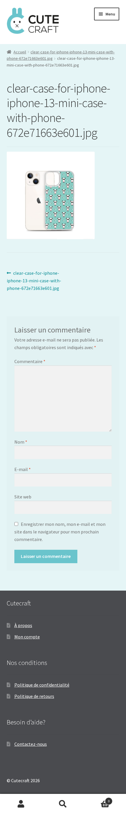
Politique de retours (34, 696)
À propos (23, 625)
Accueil (19, 52)
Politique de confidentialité (41, 685)
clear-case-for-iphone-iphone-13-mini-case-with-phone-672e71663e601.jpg (34, 280)
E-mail (22, 469)
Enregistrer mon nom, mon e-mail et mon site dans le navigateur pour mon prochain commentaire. (59, 531)
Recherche (63, 804)
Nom (20, 442)
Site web (22, 497)
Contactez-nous (30, 744)
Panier (97, 799)
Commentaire (29, 361)
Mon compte (27, 637)
